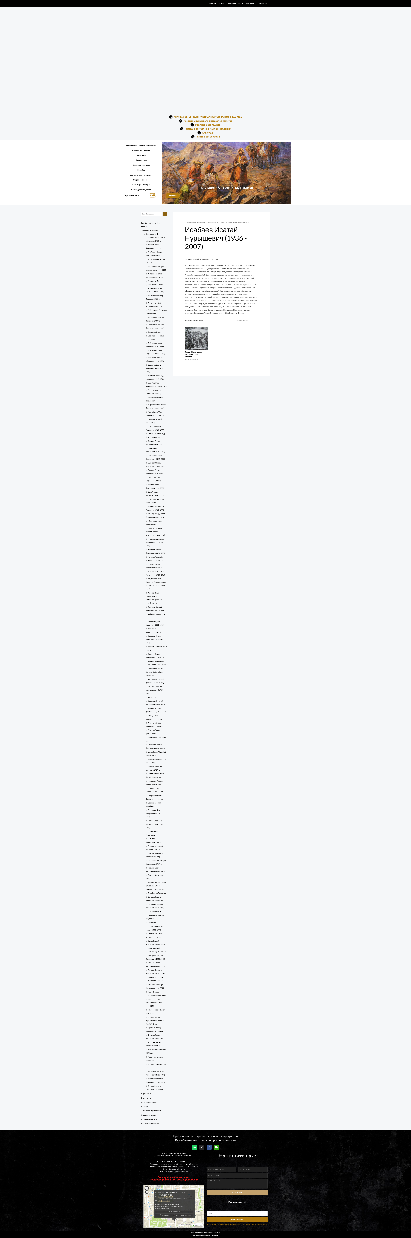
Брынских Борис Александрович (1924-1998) (154, 368)
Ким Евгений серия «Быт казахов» (141, 145)
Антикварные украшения (141, 175)
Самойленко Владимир (157, 893)
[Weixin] (216, 1147)
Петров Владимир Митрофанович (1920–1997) (154, 824)
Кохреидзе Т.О (153, 697)
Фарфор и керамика (141, 165)
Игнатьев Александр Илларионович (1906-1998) (155, 542)
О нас (222, 3)
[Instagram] (201, 1147)
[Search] (165, 214)
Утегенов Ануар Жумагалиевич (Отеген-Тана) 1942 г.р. (155, 1020)
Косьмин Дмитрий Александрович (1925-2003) (154, 689)
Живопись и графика (141, 150)
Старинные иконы (141, 180)
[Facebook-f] (209, 1147)
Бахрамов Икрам (154, 332)
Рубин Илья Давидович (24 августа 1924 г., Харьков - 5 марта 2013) (156, 885)
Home (187, 222)
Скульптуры (141, 155)
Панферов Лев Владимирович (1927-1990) (154, 813)
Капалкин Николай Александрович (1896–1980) (154, 639)
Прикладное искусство (141, 190)
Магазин (250, 3)
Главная (212, 3)
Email (209, 1209)
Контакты (262, 3)
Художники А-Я (235, 3)
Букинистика (141, 160)
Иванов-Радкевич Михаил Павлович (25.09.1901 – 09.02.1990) (155, 531)
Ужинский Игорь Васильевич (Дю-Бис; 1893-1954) (154, 1002)
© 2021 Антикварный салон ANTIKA (205, 1232)
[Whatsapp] (194, 1147)
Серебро (141, 170)
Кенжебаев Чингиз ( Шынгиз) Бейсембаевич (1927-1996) (155, 671)
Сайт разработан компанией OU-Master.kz (205, 1235)
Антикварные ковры (141, 185)
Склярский (152, 923)
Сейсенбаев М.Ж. (155, 911)
